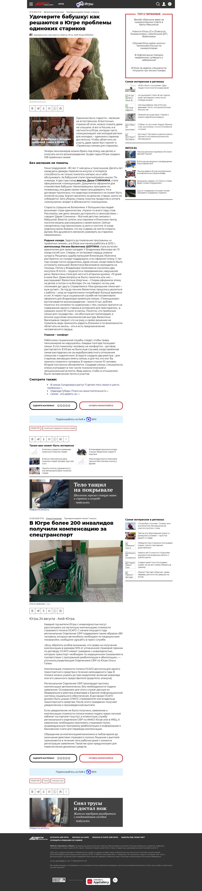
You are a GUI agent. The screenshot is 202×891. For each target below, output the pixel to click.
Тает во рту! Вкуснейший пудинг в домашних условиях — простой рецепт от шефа (153, 535)
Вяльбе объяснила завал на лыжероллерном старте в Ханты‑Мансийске (149, 22)
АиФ (48, 604)
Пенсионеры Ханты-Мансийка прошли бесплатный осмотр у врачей (103, 461)
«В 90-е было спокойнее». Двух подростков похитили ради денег (153, 86)
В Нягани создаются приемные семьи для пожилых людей (56, 450)
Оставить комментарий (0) (101, 406)
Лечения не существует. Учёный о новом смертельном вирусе (153, 116)
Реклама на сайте (80, 837)
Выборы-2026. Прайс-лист (133, 837)
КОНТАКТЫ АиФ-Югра (59, 837)
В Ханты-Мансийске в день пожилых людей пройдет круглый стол (58, 461)
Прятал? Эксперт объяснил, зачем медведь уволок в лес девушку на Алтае (153, 574)
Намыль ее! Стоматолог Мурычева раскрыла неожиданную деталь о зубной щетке (154, 555)
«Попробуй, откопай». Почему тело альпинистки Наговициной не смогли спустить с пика (154, 525)
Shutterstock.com (37, 101)
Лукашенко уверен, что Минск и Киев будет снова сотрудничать (154, 182)
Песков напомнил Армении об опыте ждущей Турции (154, 153)
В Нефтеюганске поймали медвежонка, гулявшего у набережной (149, 57)
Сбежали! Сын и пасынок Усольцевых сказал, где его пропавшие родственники (155, 545)
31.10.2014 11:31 (35, 12)
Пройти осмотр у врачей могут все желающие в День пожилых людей (56, 470)
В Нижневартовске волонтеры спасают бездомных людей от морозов (103, 451)
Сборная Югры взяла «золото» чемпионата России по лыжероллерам (148, 46)
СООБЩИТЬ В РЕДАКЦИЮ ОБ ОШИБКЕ (66, 840)
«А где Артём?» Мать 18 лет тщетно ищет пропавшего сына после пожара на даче (154, 97)
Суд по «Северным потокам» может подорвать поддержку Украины (153, 192)
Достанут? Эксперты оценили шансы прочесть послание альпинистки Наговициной (155, 136)
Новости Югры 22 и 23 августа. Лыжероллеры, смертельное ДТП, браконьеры (149, 34)
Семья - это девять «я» (64, 394)
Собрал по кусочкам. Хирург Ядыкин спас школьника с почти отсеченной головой (155, 126)
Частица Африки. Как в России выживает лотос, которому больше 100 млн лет (154, 107)
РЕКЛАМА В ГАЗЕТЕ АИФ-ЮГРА (105, 837)
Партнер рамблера (76, 880)
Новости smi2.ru (39, 509)
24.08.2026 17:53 (36, 518)
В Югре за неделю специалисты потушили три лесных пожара (149, 69)
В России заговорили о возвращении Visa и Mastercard (154, 162)
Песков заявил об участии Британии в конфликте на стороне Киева (154, 172)
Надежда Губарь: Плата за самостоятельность (78, 391)
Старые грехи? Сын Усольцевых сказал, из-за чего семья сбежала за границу (154, 564)
